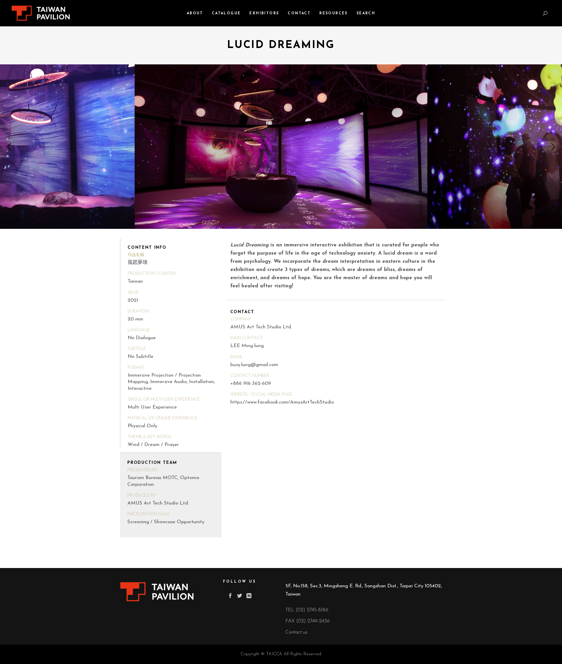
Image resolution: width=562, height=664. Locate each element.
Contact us (296, 632)
